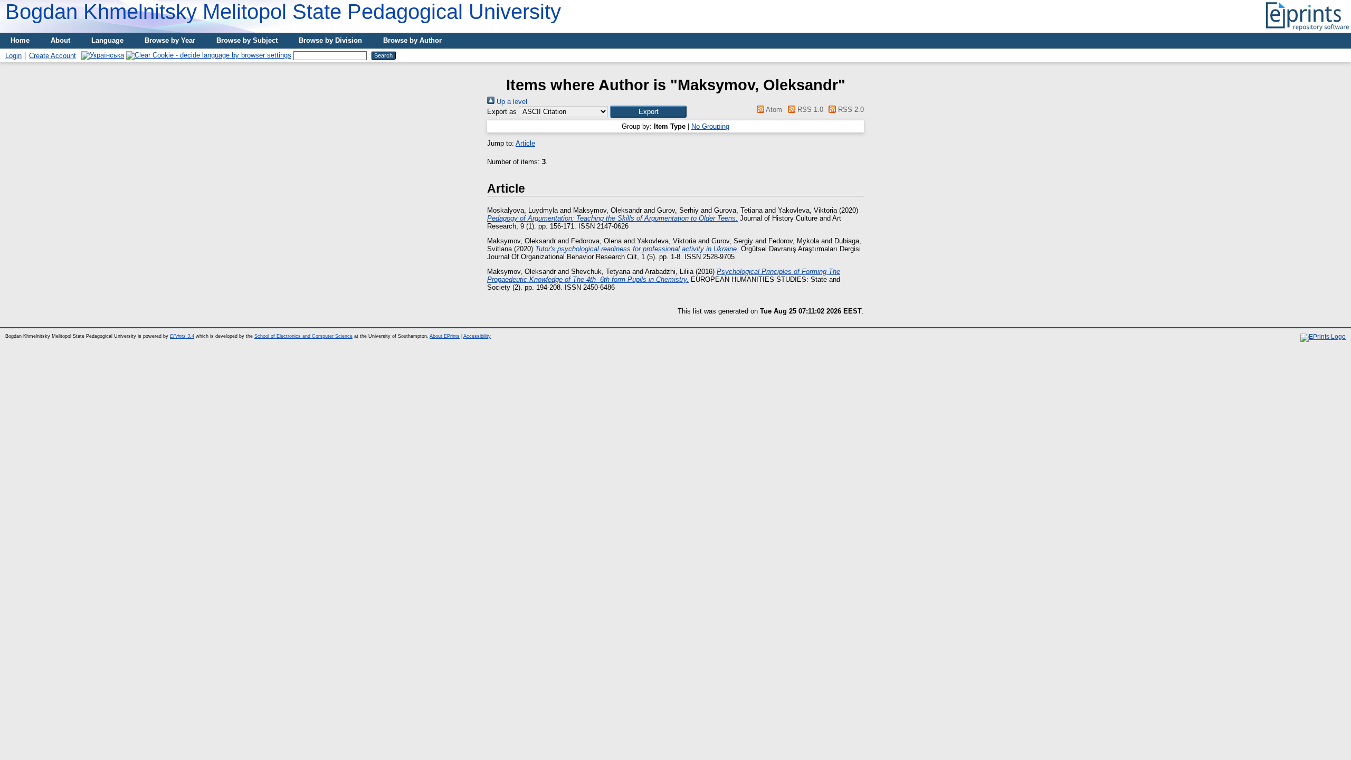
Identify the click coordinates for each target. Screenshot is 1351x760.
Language (107, 40)
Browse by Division (330, 40)
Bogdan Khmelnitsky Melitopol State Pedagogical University (283, 11)
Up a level (510, 102)
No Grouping (710, 126)
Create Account (52, 56)
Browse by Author (412, 40)
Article (525, 143)
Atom (773, 109)
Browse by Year (170, 40)
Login (13, 56)
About (60, 40)
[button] (648, 112)
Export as (502, 112)
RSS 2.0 (850, 109)
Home (20, 40)
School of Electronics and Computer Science (303, 336)
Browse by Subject (247, 40)
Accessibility (477, 336)
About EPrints (445, 336)
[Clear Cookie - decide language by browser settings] (208, 55)
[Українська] (102, 55)
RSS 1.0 (809, 109)
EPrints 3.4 (182, 336)
